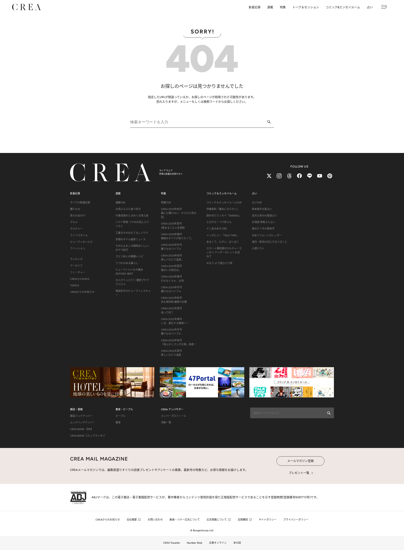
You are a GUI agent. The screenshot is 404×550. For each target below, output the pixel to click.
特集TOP (166, 202)
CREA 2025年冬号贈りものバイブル (171, 246)
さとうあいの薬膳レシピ (129, 256)
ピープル (120, 415)
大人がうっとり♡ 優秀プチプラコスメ (132, 282)
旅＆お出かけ (77, 215)
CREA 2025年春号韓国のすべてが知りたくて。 (177, 236)
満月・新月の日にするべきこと (269, 241)
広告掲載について (217, 519)
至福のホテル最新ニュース (131, 239)
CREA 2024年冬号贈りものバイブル (171, 289)
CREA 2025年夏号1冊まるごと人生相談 (173, 225)
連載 (270, 7)
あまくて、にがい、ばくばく (222, 241)
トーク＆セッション (305, 7)
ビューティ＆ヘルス (81, 241)
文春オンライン (218, 542)
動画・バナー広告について (185, 519)
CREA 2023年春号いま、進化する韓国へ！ (175, 321)
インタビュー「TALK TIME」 (222, 235)
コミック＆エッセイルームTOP (224, 202)
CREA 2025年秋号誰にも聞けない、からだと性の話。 (178, 213)
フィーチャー (77, 272)
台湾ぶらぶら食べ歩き (128, 209)
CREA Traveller (171, 542)
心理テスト (258, 248)
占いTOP (257, 202)
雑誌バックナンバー (81, 415)
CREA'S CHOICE (79, 279)
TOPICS (74, 285)
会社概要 (132, 519)
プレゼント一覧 (299, 473)
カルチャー (76, 228)
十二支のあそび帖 (216, 228)
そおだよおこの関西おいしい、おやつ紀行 (133, 247)
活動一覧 (166, 422)
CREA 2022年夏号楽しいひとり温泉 (171, 352)
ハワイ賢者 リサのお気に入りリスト (132, 224)
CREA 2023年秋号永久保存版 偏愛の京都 (174, 299)
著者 (118, 422)
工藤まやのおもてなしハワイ (132, 232)
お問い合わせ (155, 519)
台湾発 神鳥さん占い (263, 222)
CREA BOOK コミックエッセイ (87, 435)
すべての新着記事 (80, 202)
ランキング (76, 259)
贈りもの (75, 209)
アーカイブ (76, 265)
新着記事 (254, 7)
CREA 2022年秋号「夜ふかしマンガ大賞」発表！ (178, 342)
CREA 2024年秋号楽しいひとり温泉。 (172, 257)
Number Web (194, 542)
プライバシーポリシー (295, 519)
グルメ (74, 222)
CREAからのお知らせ (82, 292)
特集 (283, 7)
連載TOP (120, 202)
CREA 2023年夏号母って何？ (171, 310)
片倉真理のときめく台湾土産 (132, 215)
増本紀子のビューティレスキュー (133, 293)
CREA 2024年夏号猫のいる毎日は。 (171, 268)
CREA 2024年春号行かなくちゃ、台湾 (172, 278)
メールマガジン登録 (300, 461)
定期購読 (243, 519)
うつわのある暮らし (127, 263)
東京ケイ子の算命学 (263, 228)
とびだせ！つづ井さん (219, 222)
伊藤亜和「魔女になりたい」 (222, 209)
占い (370, 7)
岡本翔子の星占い (262, 209)
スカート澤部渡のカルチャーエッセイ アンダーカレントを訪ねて (224, 252)
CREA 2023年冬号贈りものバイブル (171, 331)
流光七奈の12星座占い (264, 215)
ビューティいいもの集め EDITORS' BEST (129, 271)
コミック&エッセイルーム (343, 7)
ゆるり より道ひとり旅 (219, 263)
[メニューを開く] (384, 7)
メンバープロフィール (173, 415)
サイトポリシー (267, 519)
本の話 (237, 542)
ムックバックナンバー (82, 422)
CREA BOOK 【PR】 (81, 429)
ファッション (77, 248)
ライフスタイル (79, 235)
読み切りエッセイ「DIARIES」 (223, 215)
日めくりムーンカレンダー (267, 235)
